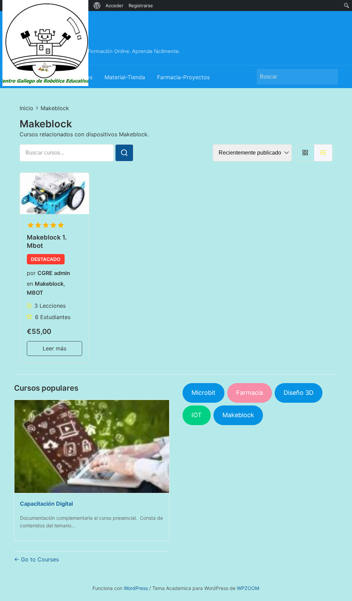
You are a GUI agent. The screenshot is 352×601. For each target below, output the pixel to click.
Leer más (54, 348)
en (30, 283)
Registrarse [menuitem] (141, 5)
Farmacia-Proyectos (183, 77)
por (31, 273)
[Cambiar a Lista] (323, 152)
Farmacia (249, 392)
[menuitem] (45, 5)
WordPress (136, 588)
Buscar (329, 77)
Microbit (203, 392)
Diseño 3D (299, 392)
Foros (85, 77)
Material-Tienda (124, 77)
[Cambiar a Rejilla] (305, 152)
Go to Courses (39, 559)
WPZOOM (248, 588)
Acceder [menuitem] (114, 5)
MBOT (35, 292)
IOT (196, 415)
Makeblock (49, 283)
